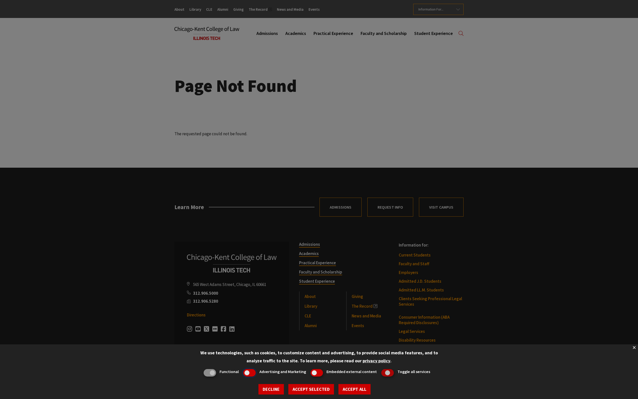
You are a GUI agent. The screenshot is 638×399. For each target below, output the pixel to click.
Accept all (354, 389)
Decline (271, 389)
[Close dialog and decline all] (634, 347)
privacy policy (376, 361)
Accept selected (311, 389)
